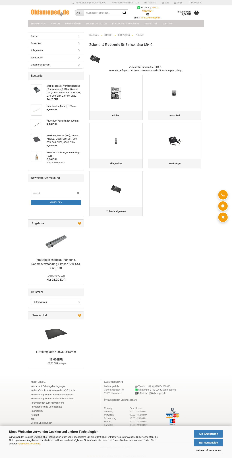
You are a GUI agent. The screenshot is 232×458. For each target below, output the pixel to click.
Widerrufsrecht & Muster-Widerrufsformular (53, 390)
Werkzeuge (37, 57)
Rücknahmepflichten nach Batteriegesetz (52, 394)
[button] (165, 2)
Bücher (34, 36)
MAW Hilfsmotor (96, 23)
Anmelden (56, 202)
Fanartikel (36, 43)
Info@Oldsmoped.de (151, 17)
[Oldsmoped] (50, 12)
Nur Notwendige (208, 442)
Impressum (37, 411)
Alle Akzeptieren (208, 433)
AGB (33, 419)
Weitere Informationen (208, 450)
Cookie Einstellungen (41, 422)
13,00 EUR (56, 359)
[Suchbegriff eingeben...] (124, 13)
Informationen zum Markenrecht (47, 402)
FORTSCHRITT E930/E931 (125, 23)
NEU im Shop (38, 23)
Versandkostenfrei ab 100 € (125, 2)
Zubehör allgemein (40, 64)
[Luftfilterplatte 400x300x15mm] (56, 334)
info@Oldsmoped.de (155, 393)
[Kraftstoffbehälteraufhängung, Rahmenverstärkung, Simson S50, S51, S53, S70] (56, 242)
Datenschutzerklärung (28, 443)
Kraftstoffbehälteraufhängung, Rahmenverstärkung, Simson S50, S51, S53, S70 (56, 264)
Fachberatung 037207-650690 (90, 2)
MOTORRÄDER (73, 23)
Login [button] (179, 2)
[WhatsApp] (223, 206)
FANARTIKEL (151, 23)
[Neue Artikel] (79, 315)
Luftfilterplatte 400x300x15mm (56, 352)
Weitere (168, 23)
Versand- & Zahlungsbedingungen (48, 386)
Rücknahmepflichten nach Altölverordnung (52, 398)
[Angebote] (79, 223)
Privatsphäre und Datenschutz (46, 406)
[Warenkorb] (223, 217)
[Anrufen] (223, 195)
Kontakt (152, 2)
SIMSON (55, 23)
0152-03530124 (158, 389)
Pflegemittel (37, 50)
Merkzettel (195, 2)
